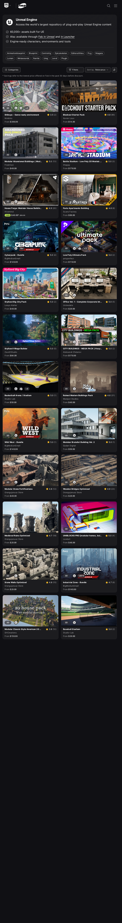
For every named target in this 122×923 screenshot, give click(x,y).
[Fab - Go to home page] (22, 5)
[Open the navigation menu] (115, 5)
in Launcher (68, 36)
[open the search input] (108, 5)
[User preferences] (114, 69)
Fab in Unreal (46, 36)
